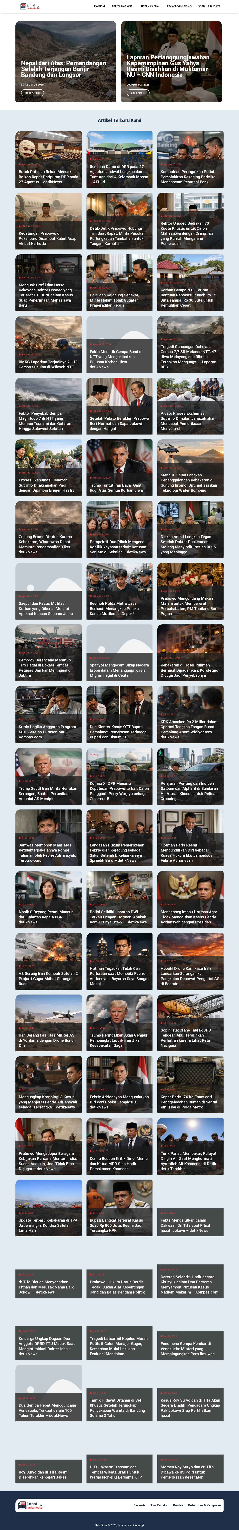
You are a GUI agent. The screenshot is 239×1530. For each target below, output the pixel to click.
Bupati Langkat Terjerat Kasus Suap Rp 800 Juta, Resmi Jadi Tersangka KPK (116, 1225)
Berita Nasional (123, 6)
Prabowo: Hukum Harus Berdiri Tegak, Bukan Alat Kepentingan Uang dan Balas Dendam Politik (117, 1287)
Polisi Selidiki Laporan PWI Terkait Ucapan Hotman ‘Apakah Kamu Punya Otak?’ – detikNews (118, 917)
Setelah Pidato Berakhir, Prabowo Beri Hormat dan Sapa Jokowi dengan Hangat (119, 423)
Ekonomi (100, 6)
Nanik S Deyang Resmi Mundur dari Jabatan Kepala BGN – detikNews (46, 917)
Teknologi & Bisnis (179, 6)
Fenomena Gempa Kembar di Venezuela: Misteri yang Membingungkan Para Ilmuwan (188, 1348)
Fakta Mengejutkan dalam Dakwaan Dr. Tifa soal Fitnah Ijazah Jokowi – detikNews (186, 1225)
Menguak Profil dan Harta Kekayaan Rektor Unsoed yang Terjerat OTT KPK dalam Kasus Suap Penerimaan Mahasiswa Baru (46, 295)
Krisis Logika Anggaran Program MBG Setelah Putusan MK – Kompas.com (47, 732)
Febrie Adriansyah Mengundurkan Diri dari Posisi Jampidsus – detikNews (119, 1102)
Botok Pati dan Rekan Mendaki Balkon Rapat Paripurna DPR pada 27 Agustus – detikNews (48, 176)
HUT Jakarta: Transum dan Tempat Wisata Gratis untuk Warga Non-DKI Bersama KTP (116, 1472)
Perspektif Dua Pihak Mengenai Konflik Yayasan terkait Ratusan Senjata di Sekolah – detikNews (118, 547)
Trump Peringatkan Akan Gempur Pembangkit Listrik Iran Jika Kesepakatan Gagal (119, 1040)
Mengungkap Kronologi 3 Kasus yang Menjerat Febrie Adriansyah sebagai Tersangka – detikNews (48, 1102)
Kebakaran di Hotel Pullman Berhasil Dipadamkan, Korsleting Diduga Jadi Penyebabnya (189, 670)
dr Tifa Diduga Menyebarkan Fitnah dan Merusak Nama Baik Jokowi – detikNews (46, 1287)
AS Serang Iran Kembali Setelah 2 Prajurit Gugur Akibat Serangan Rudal (48, 978)
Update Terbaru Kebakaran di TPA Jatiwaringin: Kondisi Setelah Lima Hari (48, 1225)
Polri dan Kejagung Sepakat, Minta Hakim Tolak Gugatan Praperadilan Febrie (114, 300)
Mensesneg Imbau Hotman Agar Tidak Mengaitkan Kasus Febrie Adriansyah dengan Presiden (189, 917)
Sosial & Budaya (209, 6)
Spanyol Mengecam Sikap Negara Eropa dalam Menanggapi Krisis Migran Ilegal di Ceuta (119, 670)
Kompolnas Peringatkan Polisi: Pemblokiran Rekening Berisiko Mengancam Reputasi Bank (188, 176)
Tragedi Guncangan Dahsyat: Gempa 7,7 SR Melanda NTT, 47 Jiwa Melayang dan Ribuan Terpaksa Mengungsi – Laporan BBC (188, 356)
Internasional (150, 6)
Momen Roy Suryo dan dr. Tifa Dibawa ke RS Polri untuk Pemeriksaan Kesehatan (187, 1472)
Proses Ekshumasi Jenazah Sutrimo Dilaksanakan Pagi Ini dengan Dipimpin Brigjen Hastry (46, 485)
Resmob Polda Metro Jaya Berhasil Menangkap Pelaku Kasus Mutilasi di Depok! (114, 608)
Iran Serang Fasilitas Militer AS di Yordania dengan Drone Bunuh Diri (47, 1040)
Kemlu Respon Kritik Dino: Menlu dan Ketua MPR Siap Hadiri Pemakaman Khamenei (119, 1163)
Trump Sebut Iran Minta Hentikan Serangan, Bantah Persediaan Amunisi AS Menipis (48, 793)
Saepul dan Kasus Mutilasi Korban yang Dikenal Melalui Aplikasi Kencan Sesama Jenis (46, 608)
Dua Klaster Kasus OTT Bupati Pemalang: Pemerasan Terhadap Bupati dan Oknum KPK (118, 732)
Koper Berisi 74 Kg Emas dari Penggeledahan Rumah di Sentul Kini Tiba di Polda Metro (189, 1102)
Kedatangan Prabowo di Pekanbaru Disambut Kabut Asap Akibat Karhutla (47, 238)
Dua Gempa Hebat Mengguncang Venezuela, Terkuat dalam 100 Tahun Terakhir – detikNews (47, 1410)
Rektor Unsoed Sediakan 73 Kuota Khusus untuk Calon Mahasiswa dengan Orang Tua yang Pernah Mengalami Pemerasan (187, 233)
